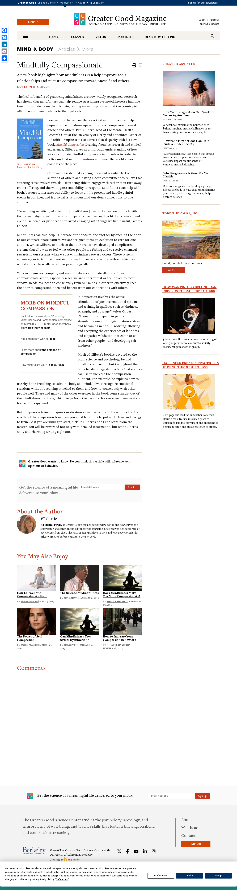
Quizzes (77, 37)
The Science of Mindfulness (79, 593)
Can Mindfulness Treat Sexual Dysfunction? (76, 638)
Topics (54, 37)
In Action (80, 2)
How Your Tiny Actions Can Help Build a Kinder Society (186, 142)
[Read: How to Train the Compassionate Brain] (36, 577)
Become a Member (209, 24)
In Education (97, 2)
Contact (188, 835)
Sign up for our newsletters (203, 2)
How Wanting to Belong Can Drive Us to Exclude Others (189, 289)
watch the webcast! (37, 328)
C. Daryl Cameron (118, 645)
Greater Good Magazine (120, 19)
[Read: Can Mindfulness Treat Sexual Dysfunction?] (79, 621)
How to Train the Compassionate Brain (32, 594)
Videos (101, 37)
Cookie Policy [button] (121, 876)
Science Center (46, 2)
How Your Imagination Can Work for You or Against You (189, 113)
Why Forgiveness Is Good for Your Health (187, 174)
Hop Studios (74, 859)
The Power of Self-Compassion (30, 638)
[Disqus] (79, 714)
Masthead (189, 827)
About (186, 819)
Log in (202, 20)
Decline (189, 875)
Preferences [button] (62, 879)
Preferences (160, 875)
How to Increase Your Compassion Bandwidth (119, 638)
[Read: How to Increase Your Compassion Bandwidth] (122, 621)
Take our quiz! (56, 365)
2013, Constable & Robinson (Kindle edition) (29, 165)
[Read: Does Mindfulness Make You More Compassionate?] (122, 577)
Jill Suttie (27, 86)
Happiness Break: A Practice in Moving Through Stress (190, 365)
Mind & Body (35, 48)
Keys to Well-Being (160, 37)
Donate (33, 22)
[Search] (212, 36)
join (52, 338)
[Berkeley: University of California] (34, 850)
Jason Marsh (29, 601)
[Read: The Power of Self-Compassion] (36, 621)
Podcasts (126, 37)
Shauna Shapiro (117, 601)
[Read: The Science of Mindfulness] (79, 577)
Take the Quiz (174, 270)
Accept (218, 875)
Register (214, 20)
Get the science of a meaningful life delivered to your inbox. (48, 490)
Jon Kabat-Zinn (74, 597)
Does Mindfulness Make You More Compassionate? (121, 594)
